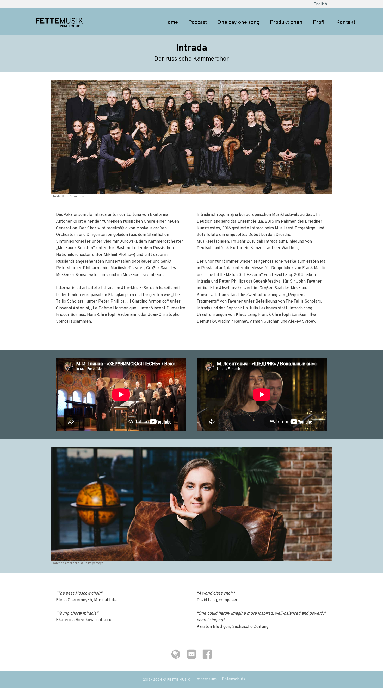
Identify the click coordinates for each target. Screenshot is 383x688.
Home (171, 22)
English (320, 4)
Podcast (197, 22)
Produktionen (286, 22)
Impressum (206, 679)
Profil (319, 22)
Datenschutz (234, 679)
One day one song (239, 22)
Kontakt (345, 22)
